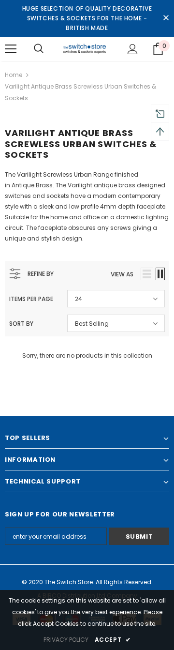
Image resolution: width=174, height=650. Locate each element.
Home (13, 75)
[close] (166, 18)
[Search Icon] (39, 49)
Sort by (21, 323)
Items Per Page (31, 299)
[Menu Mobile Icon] (10, 49)
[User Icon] (133, 49)
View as (122, 274)
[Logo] (85, 49)
